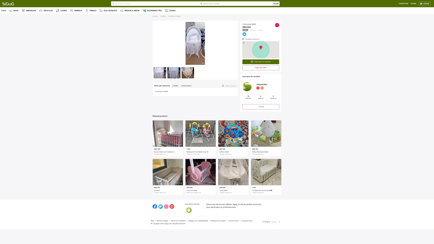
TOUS (3, 11)
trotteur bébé (224, 152)
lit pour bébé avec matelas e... (165, 152)
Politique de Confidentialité (198, 221)
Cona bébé (223, 190)
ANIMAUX (78, 11)
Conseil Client (233, 221)
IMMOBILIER (31, 11)
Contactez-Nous (247, 221)
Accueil (155, 16)
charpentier (261, 84)
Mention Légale (162, 221)
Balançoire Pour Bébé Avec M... (198, 152)
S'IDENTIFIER (403, 4)
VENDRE (426, 4)
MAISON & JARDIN (132, 11)
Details (175, 86)
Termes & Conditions (178, 221)
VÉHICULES (48, 11)
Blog (152, 221)
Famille (163, 16)
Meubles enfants (175, 16)
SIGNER (413, 4)
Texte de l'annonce (162, 86)
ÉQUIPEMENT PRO (154, 11)
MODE (16, 11)
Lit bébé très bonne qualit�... (262, 190)
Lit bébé (157, 190)
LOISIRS (63, 11)
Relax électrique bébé (260, 152)
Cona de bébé (192, 190)
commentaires (186, 86)
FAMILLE (93, 11)
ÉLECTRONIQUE (110, 11)
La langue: (266, 222)
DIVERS (172, 11)
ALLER (276, 4)
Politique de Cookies (218, 221)
